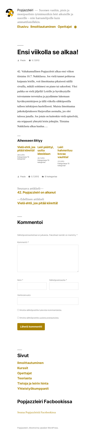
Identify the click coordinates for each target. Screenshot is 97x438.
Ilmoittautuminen (43, 27)
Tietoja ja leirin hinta (32, 383)
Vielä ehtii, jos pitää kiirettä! (26, 148)
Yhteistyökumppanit (33, 388)
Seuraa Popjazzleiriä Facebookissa (36, 412)
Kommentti (23, 242)
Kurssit (22, 368)
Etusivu (22, 27)
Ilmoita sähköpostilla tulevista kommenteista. (41, 310)
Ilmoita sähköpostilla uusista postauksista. (39, 318)
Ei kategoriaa (51, 176)
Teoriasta (24, 378)
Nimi (20, 280)
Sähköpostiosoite (58, 280)
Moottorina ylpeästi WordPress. (43, 428)
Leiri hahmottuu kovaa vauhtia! (65, 152)
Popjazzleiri (25, 10)
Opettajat (65, 27)
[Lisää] (75, 27)
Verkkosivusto (24, 295)
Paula (23, 60)
